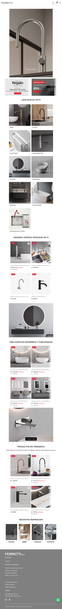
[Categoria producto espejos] (20, 168)
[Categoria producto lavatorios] (42, 168)
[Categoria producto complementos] (42, 142)
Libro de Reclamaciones (11, 582)
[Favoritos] (28, 243)
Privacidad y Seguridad (11, 573)
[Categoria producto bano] (20, 116)
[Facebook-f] (10, 600)
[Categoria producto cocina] (42, 116)
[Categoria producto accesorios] (20, 142)
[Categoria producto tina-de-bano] (42, 194)
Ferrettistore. (12, 606)
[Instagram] (6, 600)
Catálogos (7, 561)
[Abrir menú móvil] (60, 2)
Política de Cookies (10, 584)
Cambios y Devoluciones (11, 570)
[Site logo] (7, 2)
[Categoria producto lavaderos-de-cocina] (20, 220)
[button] (58, 600)
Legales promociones (10, 587)
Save (14, 243)
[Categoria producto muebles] (20, 194)
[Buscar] (53, 2)
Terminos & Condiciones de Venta (13, 568)
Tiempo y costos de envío (11, 575)
